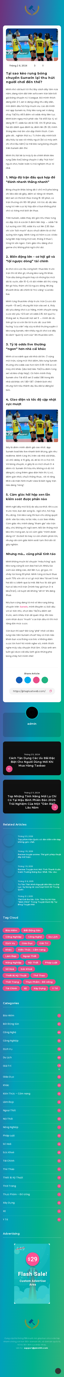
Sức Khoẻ (26, 969)
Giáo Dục (27, 943)
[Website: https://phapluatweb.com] (32, 731)
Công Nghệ (35, 936)
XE (25, 988)
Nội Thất (33, 962)
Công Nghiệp (13, 936)
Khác (9, 949)
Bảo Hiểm (11, 930)
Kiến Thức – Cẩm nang (16, 1093)
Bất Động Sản (32, 930)
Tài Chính (11, 988)
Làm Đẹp (11, 956)
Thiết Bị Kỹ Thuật (16, 975)
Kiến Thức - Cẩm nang (31, 949)
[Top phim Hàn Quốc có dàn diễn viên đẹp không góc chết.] (9, 841)
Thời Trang (12, 981)
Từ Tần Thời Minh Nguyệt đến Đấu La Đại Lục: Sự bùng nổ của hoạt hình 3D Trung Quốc (39, 887)
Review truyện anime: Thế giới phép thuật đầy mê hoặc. (39, 855)
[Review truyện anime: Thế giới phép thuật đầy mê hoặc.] (9, 856)
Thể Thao (39, 975)
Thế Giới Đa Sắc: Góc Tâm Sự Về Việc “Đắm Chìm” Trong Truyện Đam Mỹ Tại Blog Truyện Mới (37, 902)
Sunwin (24, 606)
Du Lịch (53, 936)
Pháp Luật (51, 962)
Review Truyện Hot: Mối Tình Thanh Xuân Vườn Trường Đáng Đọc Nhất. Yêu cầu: (39, 870)
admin (32, 723)
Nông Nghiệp (13, 962)
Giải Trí (43, 943)
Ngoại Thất (29, 956)
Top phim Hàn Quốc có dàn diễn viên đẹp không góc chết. (39, 840)
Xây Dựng (40, 988)
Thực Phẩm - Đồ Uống (39, 981)
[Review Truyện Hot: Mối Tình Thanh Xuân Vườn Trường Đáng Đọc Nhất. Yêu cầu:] (9, 871)
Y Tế (55, 988)
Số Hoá (10, 969)
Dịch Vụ (10, 943)
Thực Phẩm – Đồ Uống (16, 1194)
